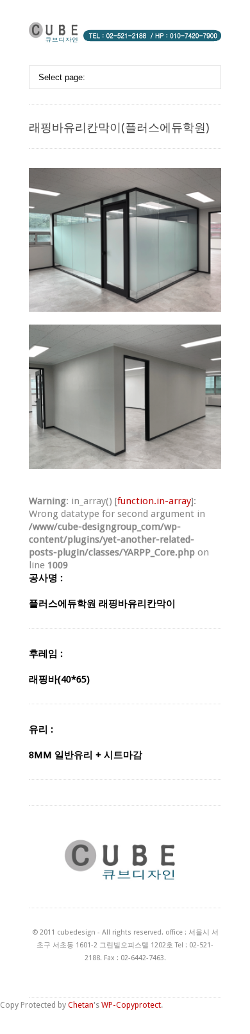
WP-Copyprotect (131, 1005)
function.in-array (154, 501)
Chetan (81, 1005)
